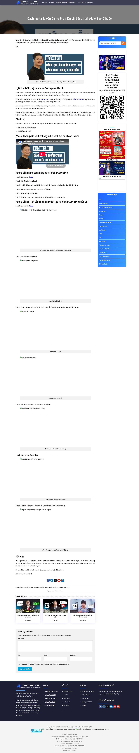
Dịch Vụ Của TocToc (51, 691)
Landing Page (103, 226)
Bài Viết (51, 2)
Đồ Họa (31, 587)
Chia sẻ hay (102, 211)
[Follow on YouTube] (118, 706)
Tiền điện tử (102, 253)
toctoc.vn (30, 40)
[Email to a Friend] (55, 580)
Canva (17, 106)
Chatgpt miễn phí (61, 2)
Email (46, 655)
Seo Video (102, 241)
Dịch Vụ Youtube (50, 695)
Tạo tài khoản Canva (57, 591)
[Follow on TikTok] (107, 706)
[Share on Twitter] (52, 580)
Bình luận (21, 638)
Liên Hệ (89, 2)
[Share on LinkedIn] (62, 580)
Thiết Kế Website (104, 249)
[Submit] (123, 43)
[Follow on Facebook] (100, 706)
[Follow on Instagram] (104, 706)
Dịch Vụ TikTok (50, 702)
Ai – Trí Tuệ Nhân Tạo (105, 207)
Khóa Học (72, 2)
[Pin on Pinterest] (59, 580)
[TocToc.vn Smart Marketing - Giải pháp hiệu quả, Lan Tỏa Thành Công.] (27, 2)
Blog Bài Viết (25, 587)
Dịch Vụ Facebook (51, 698)
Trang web (72, 655)
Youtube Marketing (104, 260)
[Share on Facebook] (48, 580)
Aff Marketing (103, 203)
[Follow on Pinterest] (114, 706)
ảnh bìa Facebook (44, 99)
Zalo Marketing (103, 264)
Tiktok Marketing (104, 256)
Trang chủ (18, 587)
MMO (100, 234)
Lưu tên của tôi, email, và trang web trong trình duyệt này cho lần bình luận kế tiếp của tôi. (45, 664)
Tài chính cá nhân (104, 245)
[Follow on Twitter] (111, 706)
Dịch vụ (43, 2)
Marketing (102, 230)
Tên (19, 655)
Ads (100, 200)
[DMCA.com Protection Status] (36, 730)
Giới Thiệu (81, 2)
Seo (100, 237)
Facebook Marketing (105, 222)
